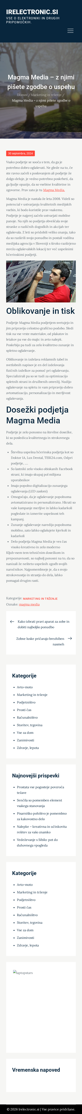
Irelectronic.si (32, 12)
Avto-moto (25, 687)
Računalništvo (27, 717)
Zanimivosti (25, 740)
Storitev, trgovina (29, 725)
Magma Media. (54, 190)
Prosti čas (24, 710)
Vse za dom (25, 733)
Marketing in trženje (40, 598)
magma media (29, 604)
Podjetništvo (26, 702)
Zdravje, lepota (28, 748)
